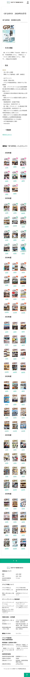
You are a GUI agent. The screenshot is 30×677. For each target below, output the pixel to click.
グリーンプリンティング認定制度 (11, 599)
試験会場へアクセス (7, 660)
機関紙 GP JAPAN (6, 633)
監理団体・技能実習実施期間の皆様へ (22, 661)
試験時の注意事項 (6, 658)
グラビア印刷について (8, 584)
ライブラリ (18, 633)
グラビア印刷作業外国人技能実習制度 (7, 638)
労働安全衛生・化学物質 (8, 617)
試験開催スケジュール (21, 656)
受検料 (17, 658)
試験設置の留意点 (6, 664)
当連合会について (6, 571)
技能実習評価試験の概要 (8, 656)
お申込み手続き (19, 664)
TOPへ (27, 675)
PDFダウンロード (7, 134)
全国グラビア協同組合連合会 (19, 668)
